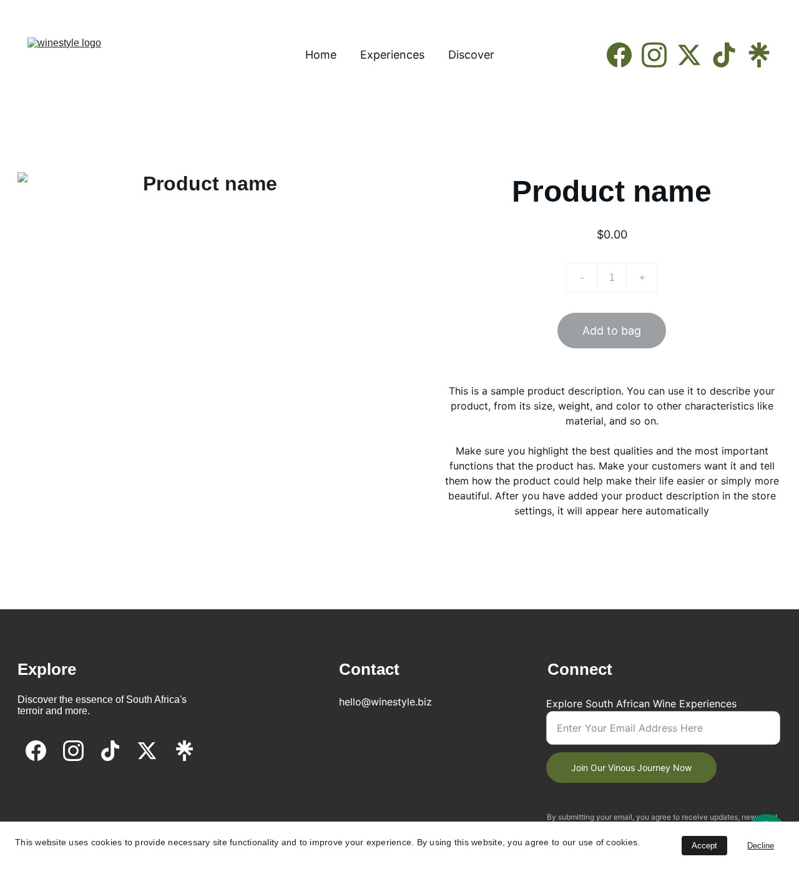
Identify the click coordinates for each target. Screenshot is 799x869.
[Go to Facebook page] (624, 54)
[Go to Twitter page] (694, 54)
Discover (471, 54)
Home (320, 54)
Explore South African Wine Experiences (641, 703)
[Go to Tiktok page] (729, 54)
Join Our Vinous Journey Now (631, 767)
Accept (704, 845)
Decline (760, 845)
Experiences (392, 54)
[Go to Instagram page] (659, 54)
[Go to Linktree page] (759, 54)
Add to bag (611, 330)
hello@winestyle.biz (385, 701)
